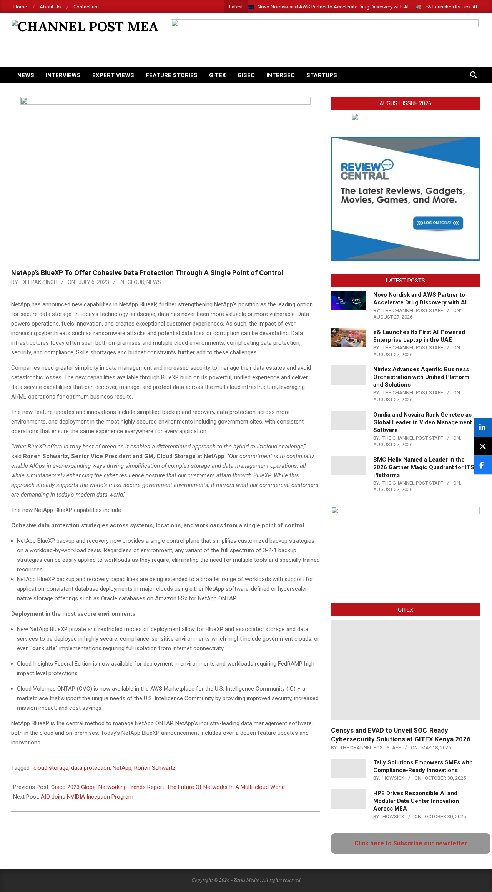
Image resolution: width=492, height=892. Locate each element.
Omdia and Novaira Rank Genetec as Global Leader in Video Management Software (422, 422)
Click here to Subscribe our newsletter (410, 843)
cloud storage (50, 767)
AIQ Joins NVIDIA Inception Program (87, 796)
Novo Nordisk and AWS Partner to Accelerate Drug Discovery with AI (333, 7)
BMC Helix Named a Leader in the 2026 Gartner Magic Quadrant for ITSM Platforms (426, 467)
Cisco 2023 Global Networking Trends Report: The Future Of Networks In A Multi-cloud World (168, 787)
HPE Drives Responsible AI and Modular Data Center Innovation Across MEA (416, 801)
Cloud (136, 282)
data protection (90, 767)
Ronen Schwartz (155, 767)
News (153, 282)
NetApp (122, 767)
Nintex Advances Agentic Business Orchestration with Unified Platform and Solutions (421, 377)
